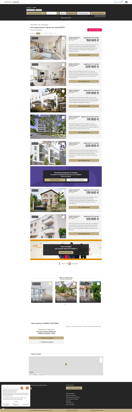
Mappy (42, 374)
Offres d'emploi (70, 393)
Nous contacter (70, 404)
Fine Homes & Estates (72, 399)
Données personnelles (71, 410)
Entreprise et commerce (72, 397)
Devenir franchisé (71, 395)
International (69, 402)
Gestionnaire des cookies (97, 410)
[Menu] (126, 2)
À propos (68, 401)
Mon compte (119, 2)
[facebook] (30, 388)
